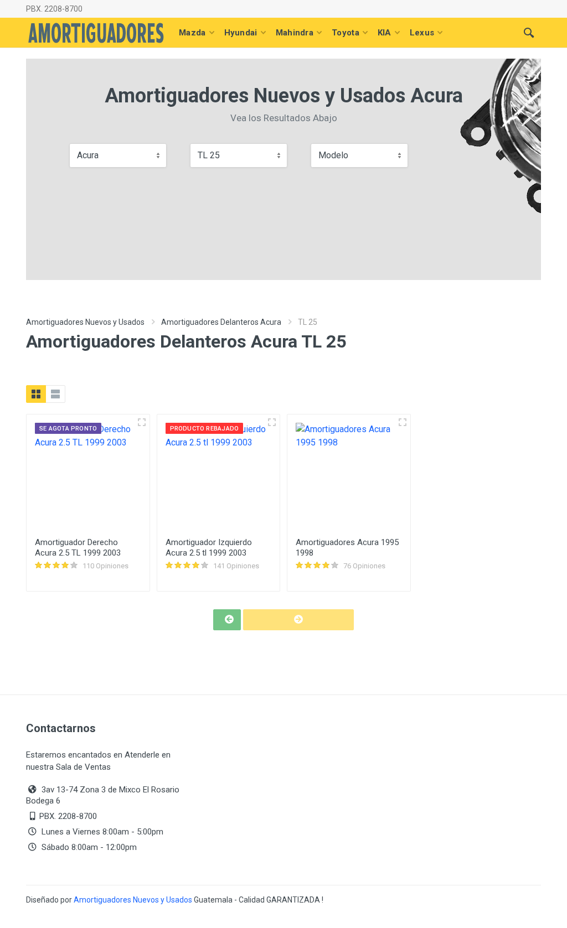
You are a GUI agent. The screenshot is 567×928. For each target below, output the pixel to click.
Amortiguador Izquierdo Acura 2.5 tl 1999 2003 (209, 547)
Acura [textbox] (88, 155)
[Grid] (36, 394)
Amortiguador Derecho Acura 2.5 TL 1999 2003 (78, 547)
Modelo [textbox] (333, 155)
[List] (55, 394)
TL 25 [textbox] (209, 155)
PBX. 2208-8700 (54, 9)
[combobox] (118, 155)
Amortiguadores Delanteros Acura (221, 322)
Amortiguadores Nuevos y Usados (85, 322)
